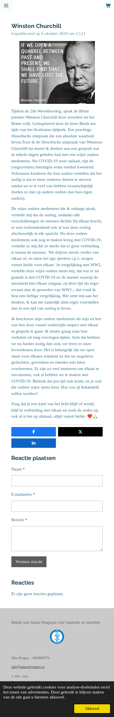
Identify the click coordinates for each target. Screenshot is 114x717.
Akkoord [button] (92, 708)
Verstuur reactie (28, 561)
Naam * (18, 469)
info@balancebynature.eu (28, 667)
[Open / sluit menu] (6, 5)
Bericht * (19, 520)
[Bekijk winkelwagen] (108, 5)
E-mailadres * (23, 494)
